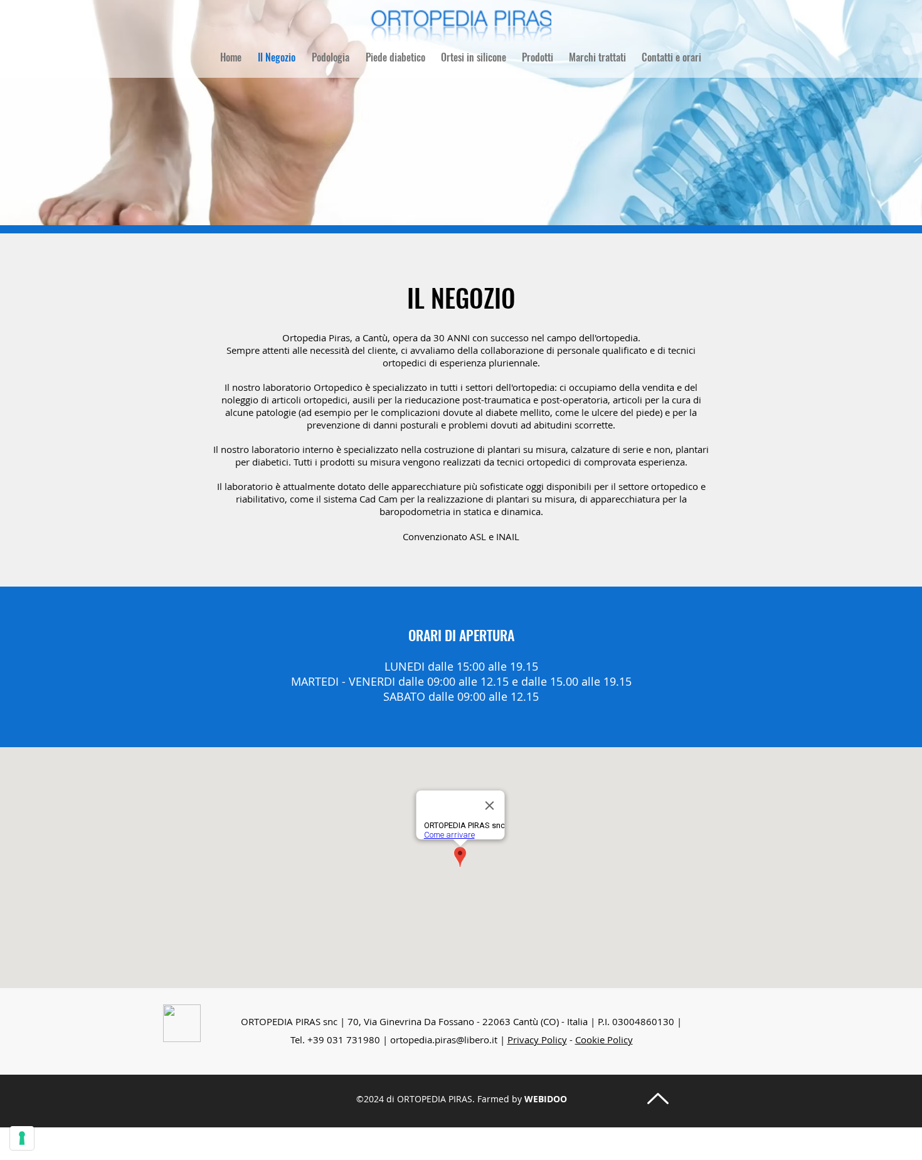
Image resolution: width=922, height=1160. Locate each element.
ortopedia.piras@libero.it (443, 1039)
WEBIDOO (545, 1099)
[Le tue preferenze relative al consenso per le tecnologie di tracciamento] (22, 1138)
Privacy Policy (537, 1039)
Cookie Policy (604, 1039)
